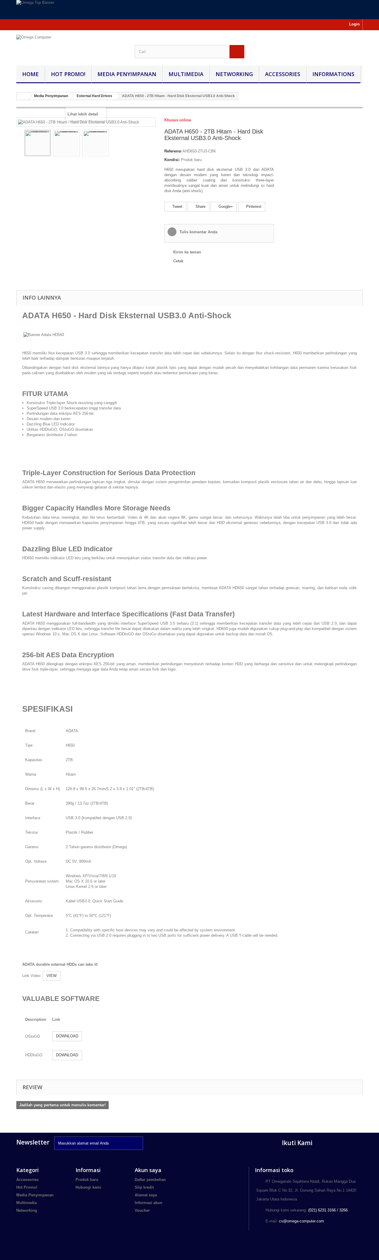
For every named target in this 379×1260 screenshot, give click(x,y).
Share (199, 206)
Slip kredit (144, 1187)
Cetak (178, 261)
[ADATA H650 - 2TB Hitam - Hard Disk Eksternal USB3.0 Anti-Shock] (38, 143)
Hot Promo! (68, 74)
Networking (234, 74)
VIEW (51, 975)
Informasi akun (148, 1202)
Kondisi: (172, 160)
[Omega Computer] (71, 45)
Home (30, 74)
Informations (333, 74)
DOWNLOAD (67, 1036)
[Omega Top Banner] (189, 9)
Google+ (225, 206)
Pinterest (253, 206)
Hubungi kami (88, 1187)
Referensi (173, 151)
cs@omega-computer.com (301, 1221)
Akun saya (148, 1170)
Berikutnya (114, 144)
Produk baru (87, 1179)
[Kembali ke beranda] (22, 96)
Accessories (282, 74)
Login (354, 24)
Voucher (142, 1210)
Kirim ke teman (187, 252)
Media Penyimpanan (126, 74)
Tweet (176, 206)
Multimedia (185, 74)
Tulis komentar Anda (197, 232)
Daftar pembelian (150, 1179)
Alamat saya (146, 1195)
